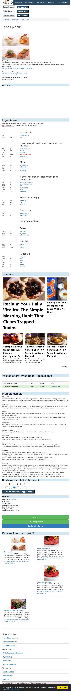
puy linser (23, 152)
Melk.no (6, 679)
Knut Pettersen (13, 499)
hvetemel (22, 266)
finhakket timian (24, 235)
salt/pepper (23, 191)
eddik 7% (22, 204)
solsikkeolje (23, 167)
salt (21, 262)
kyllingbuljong (24, 188)
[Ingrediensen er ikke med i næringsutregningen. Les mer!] (30, 154)
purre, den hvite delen (26, 184)
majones (22, 156)
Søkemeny (18, 2)
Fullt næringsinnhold (35, 521)
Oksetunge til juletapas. (44, 582)
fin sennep (23, 171)
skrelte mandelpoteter (26, 182)
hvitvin (22, 244)
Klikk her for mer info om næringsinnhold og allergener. (18, 68)
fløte (21, 186)
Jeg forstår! (63, 687)
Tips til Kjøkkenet (9, 664)
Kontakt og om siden (10, 638)
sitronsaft (22, 169)
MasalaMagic (7, 675)
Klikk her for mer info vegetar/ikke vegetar (14, 74)
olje (21, 259)
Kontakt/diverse (62, 2)
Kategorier (51, 2)
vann (21, 202)
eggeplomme (24, 165)
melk (21, 189)
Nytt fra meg (7, 657)
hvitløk (22, 248)
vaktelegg (23, 200)
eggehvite (23, 233)
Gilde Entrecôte (24, 135)
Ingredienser (41, 2)
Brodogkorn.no (8, 672)
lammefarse (23, 231)
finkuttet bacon (24, 213)
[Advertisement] (35, 100)
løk (21, 137)
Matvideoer (7, 660)
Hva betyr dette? (56, 387)
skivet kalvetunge (25, 149)
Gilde (10, 61)
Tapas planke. (8, 552)
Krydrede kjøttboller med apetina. (13, 610)
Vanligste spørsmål (10, 642)
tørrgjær (22, 257)
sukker (22, 264)
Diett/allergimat (29, 2)
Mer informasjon (13, 689)
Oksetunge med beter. (43, 549)
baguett (22, 150)
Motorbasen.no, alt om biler (13, 653)
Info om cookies (9, 645)
